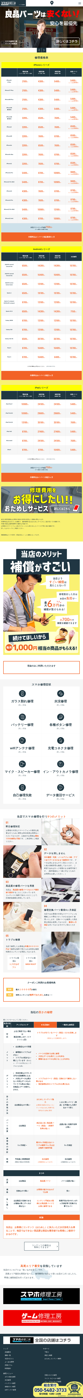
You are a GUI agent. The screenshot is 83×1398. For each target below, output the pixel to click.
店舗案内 (8, 1352)
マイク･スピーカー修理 (52, 1378)
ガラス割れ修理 (10, 1377)
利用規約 (8, 1368)
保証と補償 (48, 1355)
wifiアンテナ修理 (10, 1390)
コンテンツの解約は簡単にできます (41, 1246)
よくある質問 (9, 1362)
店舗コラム (8, 1365)
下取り (47, 1352)
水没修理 (8, 1380)
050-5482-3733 (51, 366)
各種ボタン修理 (10, 1386)
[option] (41, 27)
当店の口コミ (9, 1358)
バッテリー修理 (10, 1383)
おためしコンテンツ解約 (53, 1358)
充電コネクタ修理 (51, 1375)
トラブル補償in (30, 961)
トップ (5, 1349)
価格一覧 (8, 1355)
